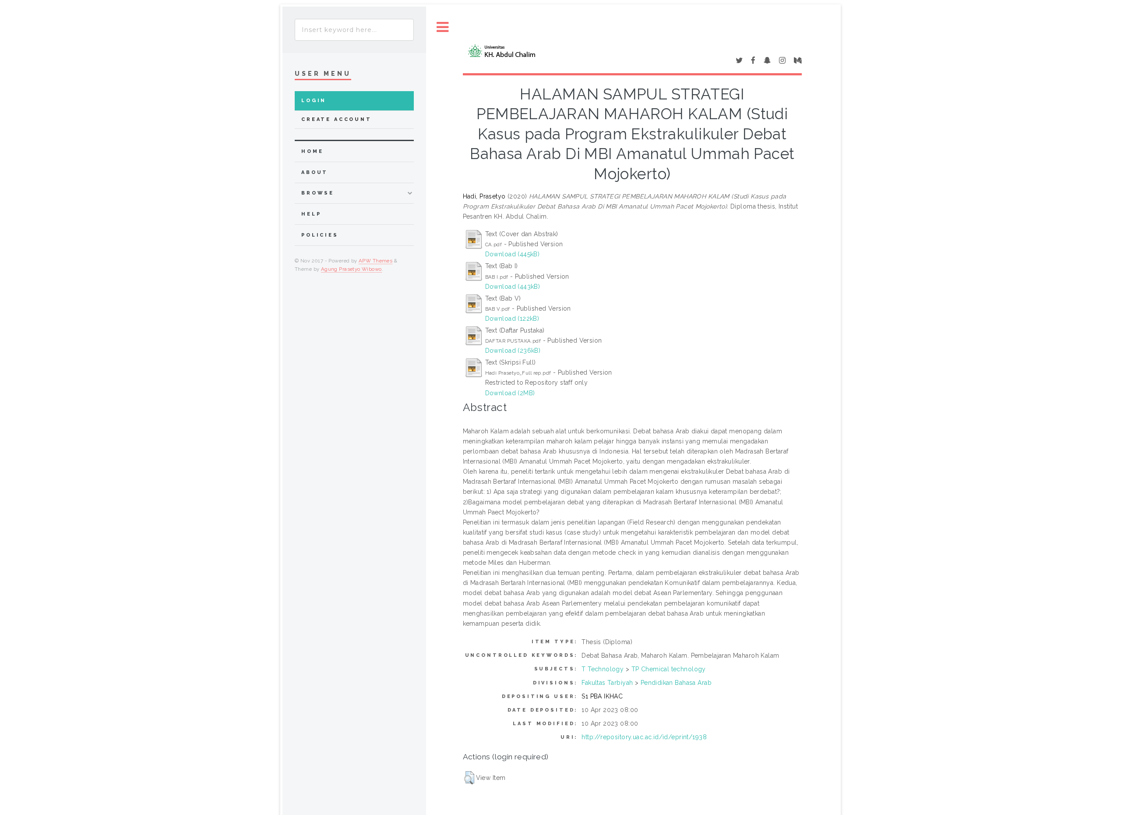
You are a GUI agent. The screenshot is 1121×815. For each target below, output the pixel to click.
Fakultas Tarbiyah (607, 682)
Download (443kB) (512, 286)
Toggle (442, 27)
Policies (319, 235)
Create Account (336, 119)
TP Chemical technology (668, 669)
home (312, 151)
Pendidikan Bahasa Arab (676, 682)
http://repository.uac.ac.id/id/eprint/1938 (644, 737)
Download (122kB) (512, 318)
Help (311, 214)
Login (313, 100)
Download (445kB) (512, 254)
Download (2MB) (510, 393)
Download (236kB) (513, 350)
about (314, 172)
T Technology (603, 669)
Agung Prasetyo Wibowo (351, 269)
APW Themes (375, 261)
